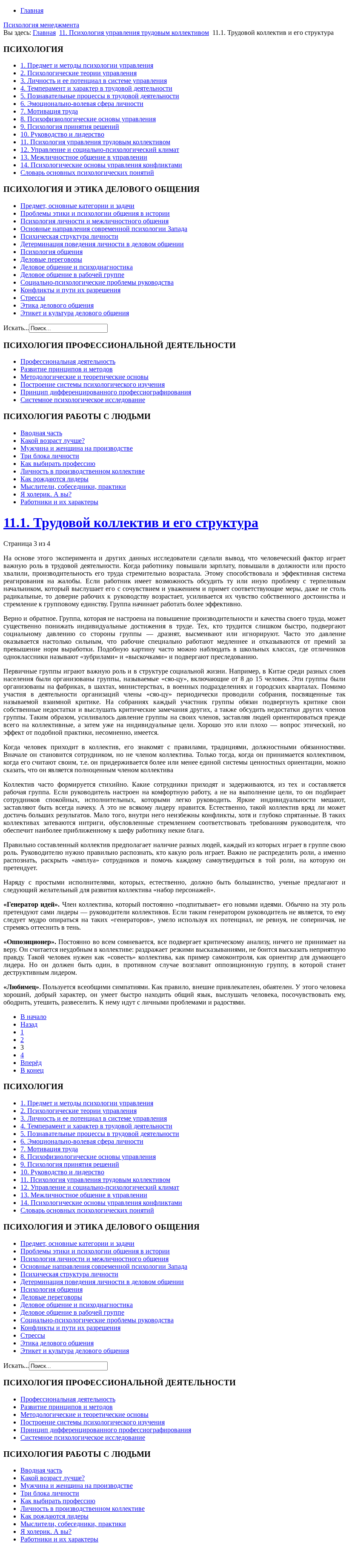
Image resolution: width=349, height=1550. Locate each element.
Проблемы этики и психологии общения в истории (95, 213)
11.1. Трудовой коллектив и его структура (130, 522)
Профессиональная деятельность (67, 361)
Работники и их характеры (59, 501)
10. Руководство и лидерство (62, 134)
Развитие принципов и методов (66, 369)
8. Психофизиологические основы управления (88, 119)
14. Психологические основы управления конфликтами (101, 164)
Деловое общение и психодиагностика (76, 267)
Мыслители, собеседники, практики (73, 486)
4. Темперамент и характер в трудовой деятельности (96, 88)
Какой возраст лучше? (52, 440)
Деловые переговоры (51, 259)
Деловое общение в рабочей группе (72, 274)
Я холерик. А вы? (46, 494)
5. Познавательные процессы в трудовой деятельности (99, 96)
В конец (32, 1070)
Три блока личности (49, 456)
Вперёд (31, 1062)
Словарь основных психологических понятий (87, 172)
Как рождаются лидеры (54, 478)
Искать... (16, 327)
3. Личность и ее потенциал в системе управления (93, 80)
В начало (33, 1016)
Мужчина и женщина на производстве (76, 448)
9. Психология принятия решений (69, 126)
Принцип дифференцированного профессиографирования (105, 392)
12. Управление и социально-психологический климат (99, 149)
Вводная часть (41, 433)
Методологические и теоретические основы (84, 376)
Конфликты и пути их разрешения (70, 290)
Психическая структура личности (69, 236)
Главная (31, 10)
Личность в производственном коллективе (82, 471)
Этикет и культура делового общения (74, 313)
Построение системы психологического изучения (92, 384)
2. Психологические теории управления (78, 73)
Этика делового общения (57, 305)
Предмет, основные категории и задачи (77, 205)
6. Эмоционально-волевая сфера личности (81, 103)
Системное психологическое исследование (82, 399)
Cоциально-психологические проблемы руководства (97, 282)
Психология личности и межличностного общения (94, 221)
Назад (28, 1024)
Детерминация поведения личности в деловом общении (102, 244)
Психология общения (51, 251)
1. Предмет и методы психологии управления (86, 65)
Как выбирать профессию (57, 463)
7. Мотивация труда (49, 111)
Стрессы (32, 297)
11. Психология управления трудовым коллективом (134, 32)
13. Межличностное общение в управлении (83, 157)
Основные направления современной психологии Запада (103, 228)
